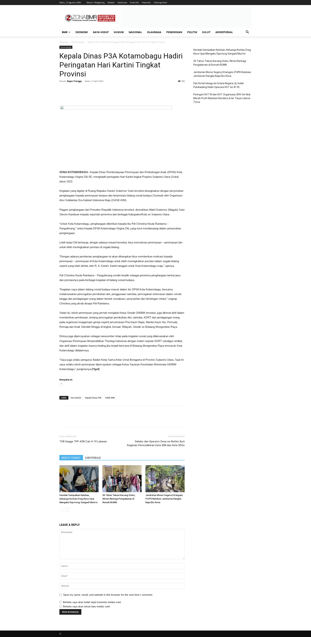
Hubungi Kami (160, 2)
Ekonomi (82, 32)
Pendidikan (174, 32)
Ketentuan (122, 2)
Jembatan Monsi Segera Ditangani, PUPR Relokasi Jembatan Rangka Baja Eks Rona (164, 499)
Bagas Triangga (74, 81)
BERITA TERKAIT (71, 457)
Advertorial (224, 32)
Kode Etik (134, 2)
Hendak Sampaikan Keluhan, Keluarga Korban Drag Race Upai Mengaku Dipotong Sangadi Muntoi (78, 499)
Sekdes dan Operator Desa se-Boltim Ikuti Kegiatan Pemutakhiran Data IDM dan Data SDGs (156, 443)
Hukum (119, 32)
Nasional (135, 32)
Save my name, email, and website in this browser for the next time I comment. (108, 594)
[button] (247, 32)
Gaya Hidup (101, 32)
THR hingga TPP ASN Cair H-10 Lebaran (83, 441)
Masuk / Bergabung (96, 2)
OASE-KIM (110, 397)
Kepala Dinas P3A (93, 397)
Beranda (63, 42)
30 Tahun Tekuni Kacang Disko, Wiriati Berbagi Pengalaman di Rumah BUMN (118, 499)
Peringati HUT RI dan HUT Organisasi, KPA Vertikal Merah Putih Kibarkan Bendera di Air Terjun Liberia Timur (221, 98)
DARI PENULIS (93, 457)
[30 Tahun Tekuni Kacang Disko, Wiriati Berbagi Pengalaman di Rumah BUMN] (122, 478)
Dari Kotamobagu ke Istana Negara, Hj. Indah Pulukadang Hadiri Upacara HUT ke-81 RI (218, 85)
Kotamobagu (77, 42)
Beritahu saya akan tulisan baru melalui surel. (87, 606)
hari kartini (76, 397)
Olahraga (154, 32)
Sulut (206, 32)
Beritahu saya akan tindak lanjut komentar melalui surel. (92, 602)
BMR (64, 32)
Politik (192, 32)
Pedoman (146, 2)
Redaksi (111, 2)
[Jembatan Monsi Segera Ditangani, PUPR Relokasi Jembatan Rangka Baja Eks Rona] (165, 478)
